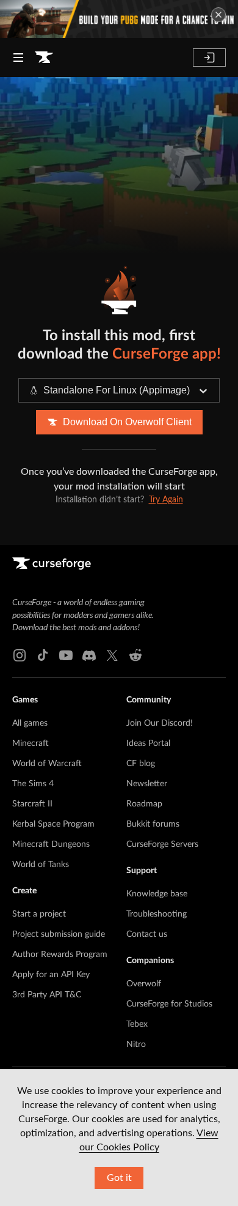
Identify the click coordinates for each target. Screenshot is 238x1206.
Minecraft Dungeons (51, 844)
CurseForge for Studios (169, 1004)
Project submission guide (58, 934)
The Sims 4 (33, 784)
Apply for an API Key (51, 974)
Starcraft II (32, 804)
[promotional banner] (119, 19)
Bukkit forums (152, 824)
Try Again (166, 500)
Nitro (136, 1044)
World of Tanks (40, 864)
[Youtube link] (66, 655)
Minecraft (30, 743)
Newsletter (146, 784)
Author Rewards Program (59, 954)
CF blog (140, 763)
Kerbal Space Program (53, 824)
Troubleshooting (156, 914)
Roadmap (144, 804)
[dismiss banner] (218, 14)
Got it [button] (119, 1178)
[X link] (112, 655)
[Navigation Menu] (18, 57)
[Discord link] (89, 655)
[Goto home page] (44, 57)
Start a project (39, 914)
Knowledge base (156, 894)
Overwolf (143, 984)
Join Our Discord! (159, 723)
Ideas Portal (148, 743)
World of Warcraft (47, 763)
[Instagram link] (19, 655)
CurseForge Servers (162, 844)
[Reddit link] (135, 655)
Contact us (146, 934)
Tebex (137, 1024)
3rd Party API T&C (46, 995)
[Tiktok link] (42, 655)
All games (30, 723)
